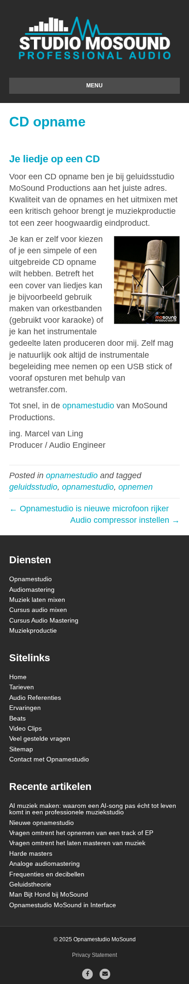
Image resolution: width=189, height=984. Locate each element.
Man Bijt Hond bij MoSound (48, 894)
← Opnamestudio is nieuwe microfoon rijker (89, 508)
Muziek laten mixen (37, 599)
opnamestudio (88, 405)
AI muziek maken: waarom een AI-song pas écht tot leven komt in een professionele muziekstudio (92, 809)
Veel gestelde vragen (39, 738)
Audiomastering (32, 589)
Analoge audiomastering (44, 863)
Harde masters (30, 853)
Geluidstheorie (30, 884)
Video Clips (25, 728)
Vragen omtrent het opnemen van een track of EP (81, 832)
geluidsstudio (33, 487)
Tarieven (21, 687)
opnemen (135, 487)
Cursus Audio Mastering (43, 620)
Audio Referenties (35, 697)
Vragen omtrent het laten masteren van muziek (77, 843)
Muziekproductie (33, 630)
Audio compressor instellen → (125, 520)
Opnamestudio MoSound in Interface (62, 905)
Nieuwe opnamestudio (41, 822)
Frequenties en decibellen (46, 874)
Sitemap (21, 749)
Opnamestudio (30, 579)
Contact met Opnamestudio (49, 759)
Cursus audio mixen (38, 609)
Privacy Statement (94, 955)
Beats (17, 718)
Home (18, 677)
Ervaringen (25, 707)
